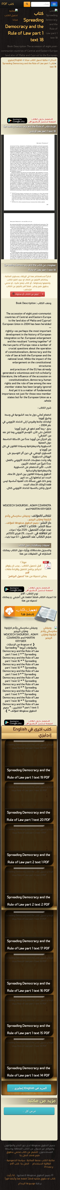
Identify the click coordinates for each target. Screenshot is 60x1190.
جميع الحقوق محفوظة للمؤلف (22, 523)
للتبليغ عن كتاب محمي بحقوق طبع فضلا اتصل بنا (23, 1154)
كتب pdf (14, 1163)
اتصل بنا (24, 1163)
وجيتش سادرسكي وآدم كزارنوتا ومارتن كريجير (28, 518)
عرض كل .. (29, 1111)
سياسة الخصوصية (16, 1160)
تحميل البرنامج (16, 576)
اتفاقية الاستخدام (41, 1163)
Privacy (48, 1167)
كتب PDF (8, 4)
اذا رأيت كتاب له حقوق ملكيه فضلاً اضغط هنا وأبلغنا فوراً (30, 1177)
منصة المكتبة (33, 1160)
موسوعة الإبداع (26, 1183)
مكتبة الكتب (48, 1160)
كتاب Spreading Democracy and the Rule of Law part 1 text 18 (29, 65)
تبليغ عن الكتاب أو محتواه (26, 294)
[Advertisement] (29, 94)
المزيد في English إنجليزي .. (29, 1088)
